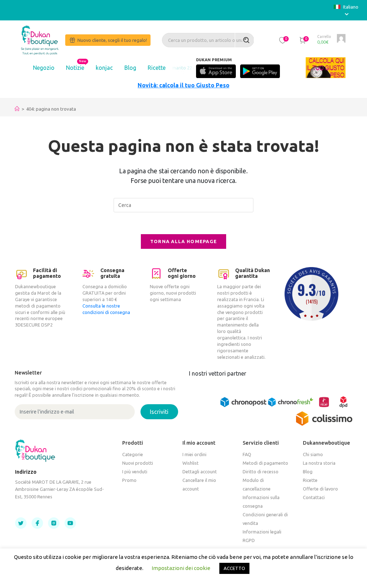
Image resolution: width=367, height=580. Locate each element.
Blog (130, 67)
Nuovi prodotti (137, 462)
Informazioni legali (262, 531)
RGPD (249, 540)
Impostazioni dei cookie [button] (181, 568)
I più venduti (134, 471)
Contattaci (314, 497)
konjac (104, 67)
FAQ (247, 454)
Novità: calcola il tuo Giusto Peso (183, 85)
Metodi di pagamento (265, 462)
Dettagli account (199, 471)
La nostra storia (319, 462)
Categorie (132, 454)
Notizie (75, 67)
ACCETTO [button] (234, 568)
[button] (282, 40)
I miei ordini (194, 454)
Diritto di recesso (260, 471)
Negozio (43, 67)
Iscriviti (159, 412)
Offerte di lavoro (320, 488)
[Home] (17, 108)
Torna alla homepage (183, 241)
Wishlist (190, 462)
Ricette (157, 67)
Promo (129, 480)
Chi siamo (313, 454)
